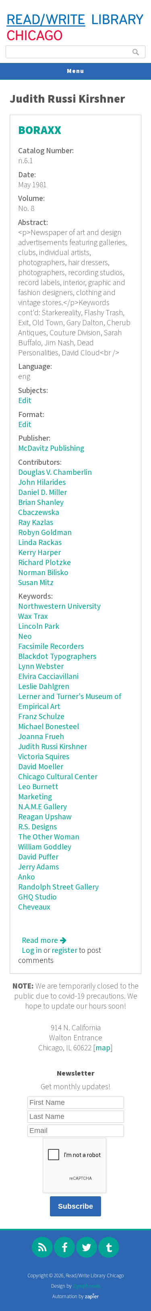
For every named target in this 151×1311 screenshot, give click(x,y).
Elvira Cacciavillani (48, 677)
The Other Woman (48, 837)
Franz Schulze (41, 717)
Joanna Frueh (41, 737)
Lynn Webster (41, 667)
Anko (26, 877)
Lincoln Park (38, 627)
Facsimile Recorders (51, 647)
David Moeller (40, 767)
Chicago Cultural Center (57, 777)
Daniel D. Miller (42, 493)
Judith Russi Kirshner (52, 747)
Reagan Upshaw (45, 817)
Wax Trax (33, 617)
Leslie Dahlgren (43, 687)
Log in (32, 951)
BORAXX (39, 130)
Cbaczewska (38, 513)
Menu (75, 71)
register (64, 951)
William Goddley (44, 847)
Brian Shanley (41, 503)
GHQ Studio (37, 897)
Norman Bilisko (43, 573)
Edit (24, 401)
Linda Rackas (40, 543)
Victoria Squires (43, 757)
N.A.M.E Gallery (42, 807)
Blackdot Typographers (57, 657)
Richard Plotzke (44, 563)
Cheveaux (34, 907)
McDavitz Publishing (51, 449)
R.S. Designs (37, 827)
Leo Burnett (38, 787)
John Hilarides (42, 483)
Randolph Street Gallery (58, 887)
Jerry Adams (38, 867)
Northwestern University (59, 607)
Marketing (35, 797)
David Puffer (38, 857)
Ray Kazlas (35, 523)
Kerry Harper (39, 553)
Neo (25, 637)
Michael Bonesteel (48, 727)
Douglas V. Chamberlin (55, 473)
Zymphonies (86, 1286)
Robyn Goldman (45, 533)
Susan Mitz (36, 583)
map (102, 1048)
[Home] (75, 39)
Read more (44, 941)
